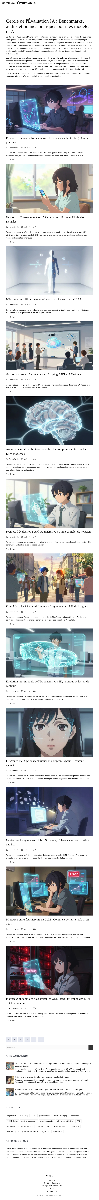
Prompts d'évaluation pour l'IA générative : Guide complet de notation (48, 531)
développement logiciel (65, 1121)
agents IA (45, 1131)
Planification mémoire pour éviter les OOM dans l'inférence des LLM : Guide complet (48, 1001)
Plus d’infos (10, 160)
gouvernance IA (44, 1116)
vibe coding (24, 1116)
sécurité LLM (74, 1126)
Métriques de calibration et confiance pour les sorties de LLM (43, 299)
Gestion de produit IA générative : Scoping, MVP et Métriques (43, 374)
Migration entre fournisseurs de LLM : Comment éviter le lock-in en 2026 (47, 921)
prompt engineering (46, 1121)
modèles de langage (60, 1116)
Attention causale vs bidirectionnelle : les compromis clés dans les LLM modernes (46, 451)
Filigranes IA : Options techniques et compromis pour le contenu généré (45, 763)
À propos (52, 1180)
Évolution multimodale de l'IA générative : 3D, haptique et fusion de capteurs (47, 683)
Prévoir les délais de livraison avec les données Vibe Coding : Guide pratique (47, 140)
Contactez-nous (52, 1191)
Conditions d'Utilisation (52, 1183)
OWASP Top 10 (12, 1131)
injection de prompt (59, 1126)
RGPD (52, 1189)
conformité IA (57, 1131)
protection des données (30, 1131)
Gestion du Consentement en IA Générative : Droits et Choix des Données (45, 219)
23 (41, 1039)
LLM (33, 1116)
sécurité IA (75, 1116)
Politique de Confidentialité (52, 1186)
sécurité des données (25, 1126)
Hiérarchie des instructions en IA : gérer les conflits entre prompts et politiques (49, 1089)
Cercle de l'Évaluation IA (19, 3)
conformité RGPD (43, 1126)
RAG (78, 1121)
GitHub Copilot (12, 1121)
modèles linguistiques (28, 1121)
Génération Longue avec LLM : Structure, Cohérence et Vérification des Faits (47, 842)
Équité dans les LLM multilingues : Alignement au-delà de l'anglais (47, 606)
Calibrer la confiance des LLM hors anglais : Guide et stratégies (42, 1077)
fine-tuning (11, 1126)
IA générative (12, 1116)
